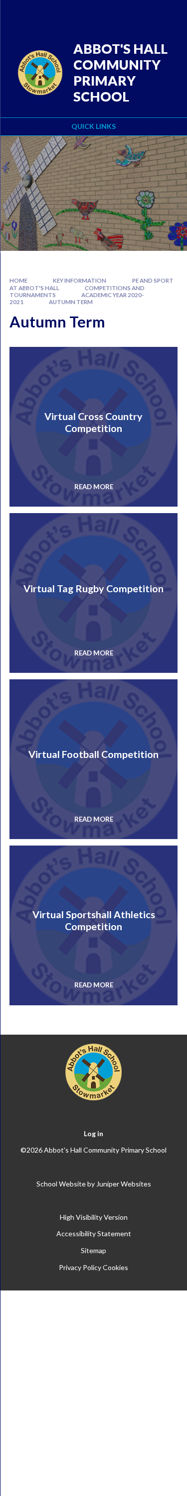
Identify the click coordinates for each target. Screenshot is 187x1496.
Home (18, 280)
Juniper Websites (123, 1183)
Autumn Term (71, 302)
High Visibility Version (94, 1217)
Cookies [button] (115, 1267)
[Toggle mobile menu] (167, 14)
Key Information (79, 280)
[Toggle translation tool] (115, 13)
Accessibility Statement (93, 1233)
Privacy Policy (80, 1267)
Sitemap (93, 1250)
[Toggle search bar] (140, 13)
